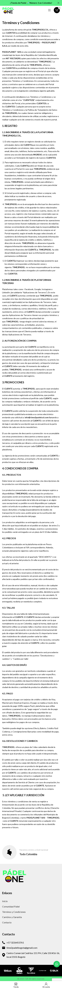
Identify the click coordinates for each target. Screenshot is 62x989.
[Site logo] (8, 10)
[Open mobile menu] (49, 10)
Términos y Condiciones (14, 911)
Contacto (7, 922)
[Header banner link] (26, 3)
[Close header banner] (58, 3)
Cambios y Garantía (12, 917)
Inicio (5, 901)
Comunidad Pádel (11, 906)
